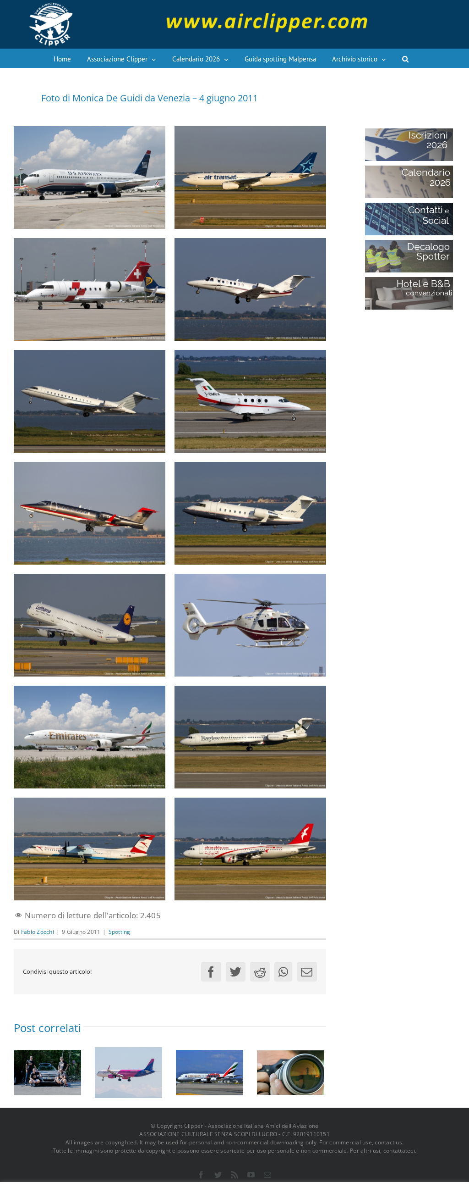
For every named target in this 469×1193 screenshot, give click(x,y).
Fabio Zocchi (37, 932)
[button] (405, 58)
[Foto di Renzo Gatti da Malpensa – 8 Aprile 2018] (209, 1071)
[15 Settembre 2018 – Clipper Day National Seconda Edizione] (290, 1071)
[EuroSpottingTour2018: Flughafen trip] (47, 1071)
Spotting (120, 932)
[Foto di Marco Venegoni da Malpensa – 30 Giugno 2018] (128, 1071)
